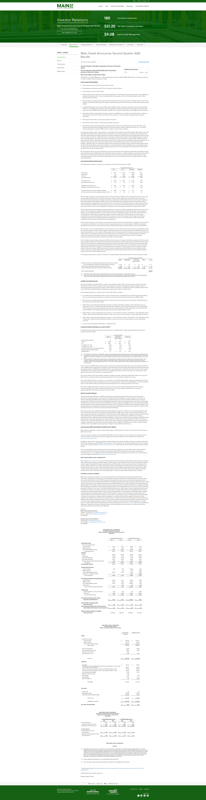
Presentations (61, 64)
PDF (147, 72)
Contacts (100, 783)
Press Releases (61, 57)
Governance (140, 44)
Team (106, 6)
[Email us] (141, 795)
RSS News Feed (114, 783)
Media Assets (61, 71)
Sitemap (146, 789)
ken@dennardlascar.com (95, 520)
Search (141, 789)
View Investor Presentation (69, 29)
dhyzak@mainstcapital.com (100, 512)
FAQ (107, 783)
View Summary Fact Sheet (69, 32)
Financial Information (101, 44)
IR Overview (64, 44)
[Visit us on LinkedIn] (144, 795)
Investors (130, 6)
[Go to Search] (148, 1)
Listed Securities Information (116, 44)
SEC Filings (130, 44)
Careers (144, 1)
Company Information (86, 44)
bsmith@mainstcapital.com (99, 514)
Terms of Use (133, 789)
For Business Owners (142, 6)
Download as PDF (144, 62)
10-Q (125, 72)
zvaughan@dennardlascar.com (97, 522)
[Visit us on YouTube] (147, 795)
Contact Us (146, 793)
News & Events (72, 44)
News (134, 1)
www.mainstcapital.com (94, 460)
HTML (142, 72)
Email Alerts (60, 67)
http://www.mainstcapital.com (88, 438)
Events (59, 60)
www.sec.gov (91, 452)
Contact (139, 1)
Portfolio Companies (117, 6)
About (101, 6)
